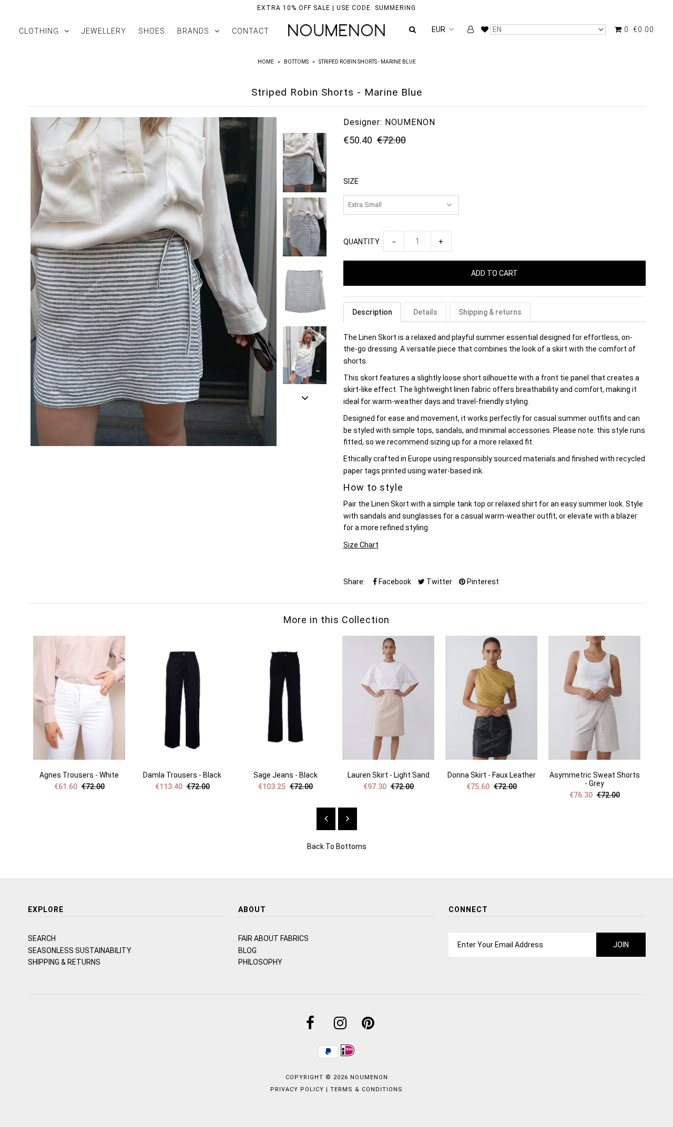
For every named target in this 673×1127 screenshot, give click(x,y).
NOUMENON (369, 1077)
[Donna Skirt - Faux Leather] (491, 757)
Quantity (361, 241)
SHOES (151, 31)
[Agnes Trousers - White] (79, 757)
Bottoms (296, 62)
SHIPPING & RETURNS (64, 962)
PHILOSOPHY (260, 962)
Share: (354, 581)
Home (266, 62)
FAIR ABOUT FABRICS (273, 938)
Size (351, 181)
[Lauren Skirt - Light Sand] (388, 757)
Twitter (438, 581)
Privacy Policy (297, 1089)
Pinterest (482, 581)
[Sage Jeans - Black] (285, 757)
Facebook (394, 581)
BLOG (247, 950)
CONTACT (250, 31)
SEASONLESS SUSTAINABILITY (79, 950)
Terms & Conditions (366, 1089)
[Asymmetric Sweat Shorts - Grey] (594, 757)
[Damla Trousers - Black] (182, 757)
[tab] (372, 312)
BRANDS (193, 31)
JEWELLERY (103, 31)
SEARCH (42, 938)
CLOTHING (39, 31)
